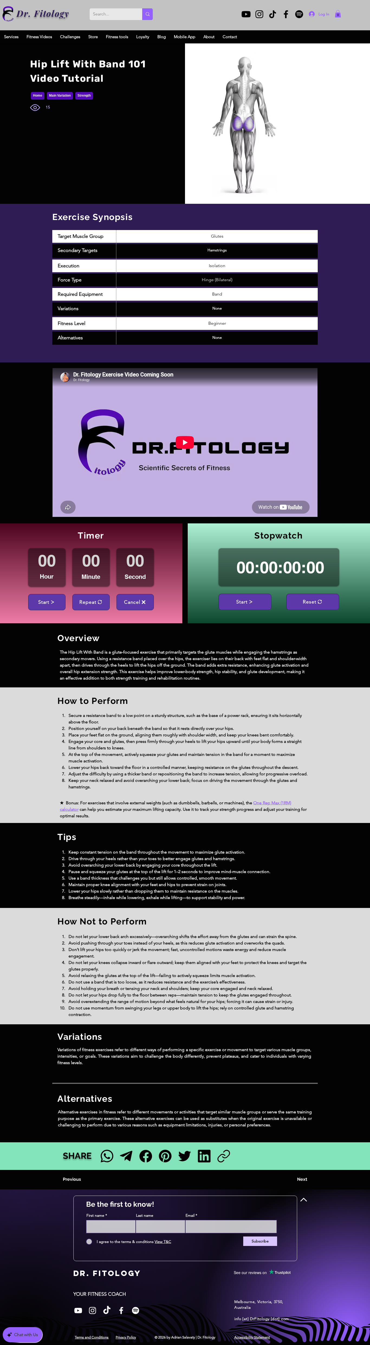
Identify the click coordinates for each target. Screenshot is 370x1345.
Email (190, 1215)
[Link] (223, 1156)
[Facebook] (286, 14)
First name (95, 1215)
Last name (144, 1215)
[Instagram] (259, 14)
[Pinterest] (165, 1156)
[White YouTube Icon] (78, 1310)
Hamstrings (217, 250)
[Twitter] (184, 1156)
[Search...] (147, 14)
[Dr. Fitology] (8, 13)
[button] (338, 13)
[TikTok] (272, 14)
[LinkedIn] (204, 1156)
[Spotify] (299, 14)
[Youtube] (246, 14)
